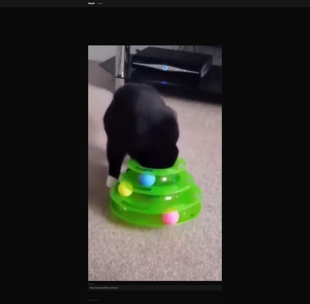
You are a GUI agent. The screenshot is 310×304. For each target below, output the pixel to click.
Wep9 (91, 3)
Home (100, 3)
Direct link (91, 284)
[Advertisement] (155, 26)
